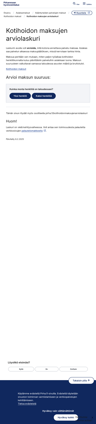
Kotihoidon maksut (12, 16)
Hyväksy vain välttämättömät (58, 411)
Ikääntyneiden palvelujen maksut (50, 13)
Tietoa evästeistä (27, 403)
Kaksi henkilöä (44, 96)
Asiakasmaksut (23, 13)
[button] (21, 369)
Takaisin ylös (80, 380)
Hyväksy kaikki (66, 417)
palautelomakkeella (32, 130)
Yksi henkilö (20, 96)
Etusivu (7, 13)
